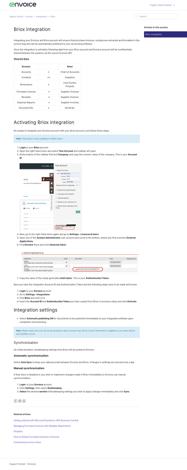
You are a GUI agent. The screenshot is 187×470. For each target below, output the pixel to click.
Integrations (41, 16)
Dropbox (18, 431)
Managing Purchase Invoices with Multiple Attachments (42, 426)
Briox (53, 16)
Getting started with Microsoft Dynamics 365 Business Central (46, 420)
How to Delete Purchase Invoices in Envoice (36, 436)
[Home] (22, 6)
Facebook (15, 401)
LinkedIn (24, 401)
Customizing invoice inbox (27, 442)
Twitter (20, 401)
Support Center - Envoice (21, 16)
